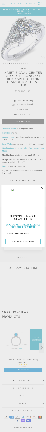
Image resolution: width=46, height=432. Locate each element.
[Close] (42, 188)
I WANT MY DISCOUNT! (23, 241)
